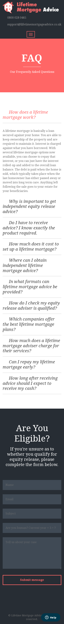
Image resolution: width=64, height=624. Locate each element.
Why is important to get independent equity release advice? (29, 206)
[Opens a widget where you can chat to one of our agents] (50, 617)
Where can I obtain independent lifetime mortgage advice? (25, 265)
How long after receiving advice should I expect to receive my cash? (30, 383)
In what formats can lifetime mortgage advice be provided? (30, 286)
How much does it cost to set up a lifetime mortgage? (31, 247)
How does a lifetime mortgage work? (25, 115)
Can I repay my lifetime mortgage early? (29, 364)
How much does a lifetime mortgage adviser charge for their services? (31, 346)
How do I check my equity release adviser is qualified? (31, 306)
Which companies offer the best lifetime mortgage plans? (29, 324)
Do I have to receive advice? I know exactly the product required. (29, 228)
